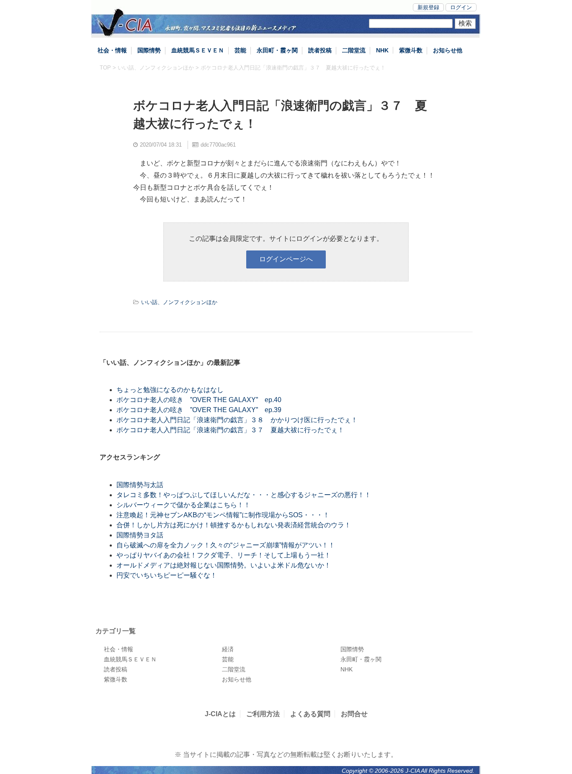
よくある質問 (310, 713)
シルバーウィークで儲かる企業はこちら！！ (183, 504)
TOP (105, 67)
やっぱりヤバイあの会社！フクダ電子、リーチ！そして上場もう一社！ (223, 555)
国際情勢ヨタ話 (139, 535)
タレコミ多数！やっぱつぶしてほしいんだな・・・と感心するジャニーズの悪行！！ (243, 494)
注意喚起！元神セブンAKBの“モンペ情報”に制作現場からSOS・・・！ (223, 515)
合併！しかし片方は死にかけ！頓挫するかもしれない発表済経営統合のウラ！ (233, 525)
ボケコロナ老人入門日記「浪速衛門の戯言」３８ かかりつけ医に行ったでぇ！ (237, 419)
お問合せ (354, 713)
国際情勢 (149, 50)
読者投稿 (320, 50)
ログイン (461, 7)
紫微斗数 (411, 50)
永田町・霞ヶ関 (277, 50)
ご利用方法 (263, 713)
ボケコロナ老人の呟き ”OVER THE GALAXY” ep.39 (198, 409)
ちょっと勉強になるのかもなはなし (170, 389)
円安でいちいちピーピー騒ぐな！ (166, 575)
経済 (228, 649)
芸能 (240, 50)
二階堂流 (354, 50)
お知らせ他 (447, 50)
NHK (382, 50)
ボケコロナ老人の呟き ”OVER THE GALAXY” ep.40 (198, 399)
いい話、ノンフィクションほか (156, 67)
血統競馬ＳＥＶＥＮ (197, 50)
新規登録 (428, 7)
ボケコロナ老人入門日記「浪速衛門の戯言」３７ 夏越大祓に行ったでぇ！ (230, 429)
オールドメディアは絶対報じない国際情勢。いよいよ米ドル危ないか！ (223, 565)
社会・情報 (112, 50)
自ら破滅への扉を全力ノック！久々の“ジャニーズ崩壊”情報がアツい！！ (225, 545)
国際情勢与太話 (139, 484)
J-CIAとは (220, 713)
